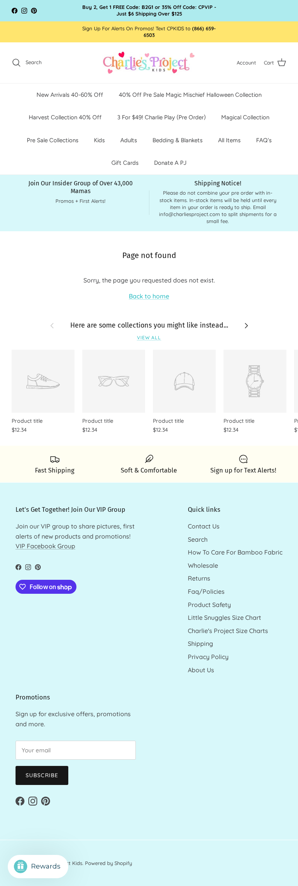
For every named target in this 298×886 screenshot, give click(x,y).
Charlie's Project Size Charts (228, 631)
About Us (201, 670)
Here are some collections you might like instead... (149, 325)
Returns (199, 578)
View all (149, 337)
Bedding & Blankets (177, 140)
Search (198, 539)
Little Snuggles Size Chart (224, 617)
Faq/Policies (206, 591)
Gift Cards (125, 162)
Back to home (149, 296)
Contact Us (204, 526)
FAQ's (264, 140)
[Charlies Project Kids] (149, 62)
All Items (229, 140)
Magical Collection (245, 117)
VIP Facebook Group (45, 546)
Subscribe (42, 775)
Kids (99, 140)
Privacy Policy (208, 657)
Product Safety (209, 605)
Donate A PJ (170, 162)
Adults (128, 140)
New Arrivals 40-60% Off (69, 94)
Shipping (200, 643)
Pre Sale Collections (52, 140)
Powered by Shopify (108, 863)
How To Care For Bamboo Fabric (235, 552)
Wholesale (203, 565)
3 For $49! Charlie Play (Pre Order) (161, 117)
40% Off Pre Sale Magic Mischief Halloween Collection (190, 94)
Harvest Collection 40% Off (65, 117)
